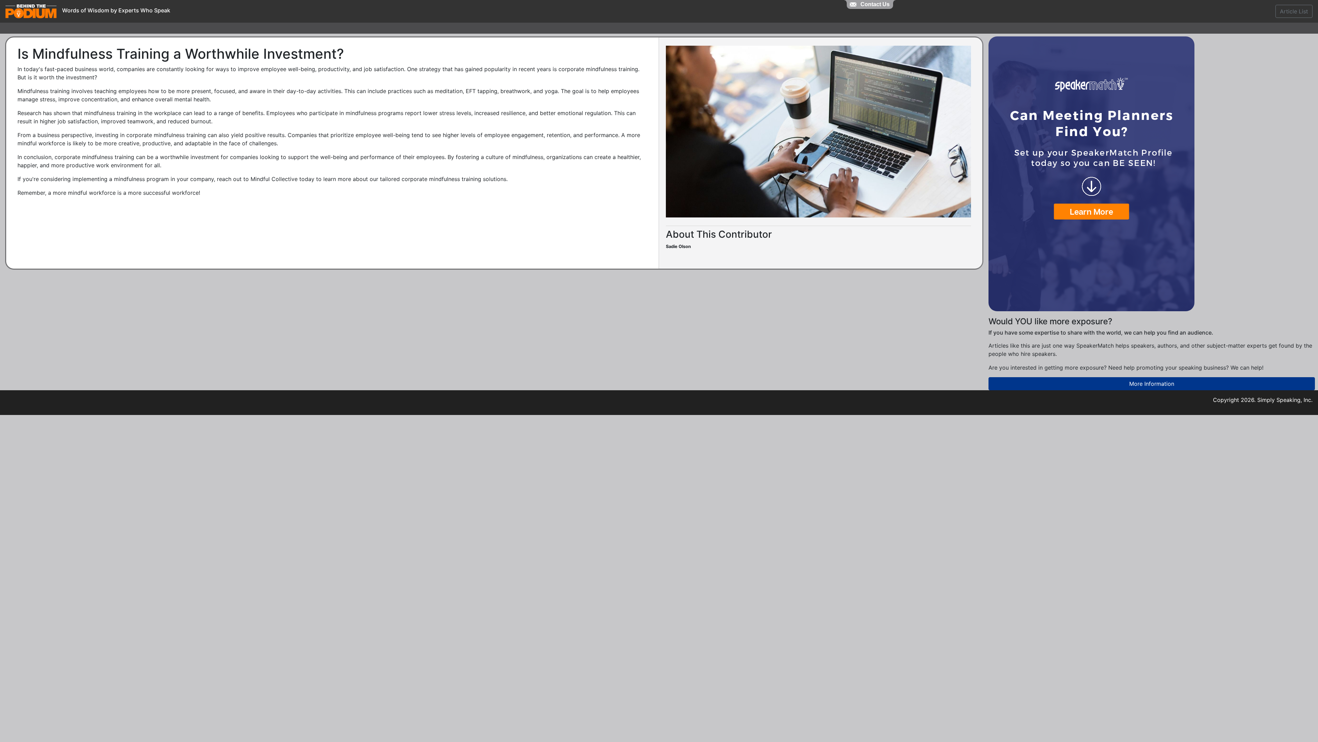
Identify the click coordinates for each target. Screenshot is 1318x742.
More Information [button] (1151, 383)
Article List (1294, 11)
